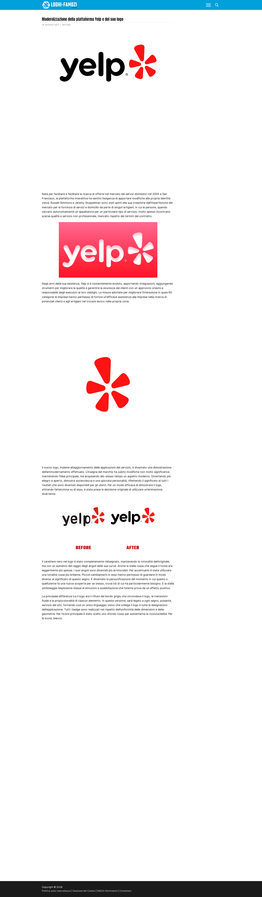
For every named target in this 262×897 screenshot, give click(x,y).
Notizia (66, 25)
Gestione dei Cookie (84, 890)
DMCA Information (107, 890)
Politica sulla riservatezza (56, 890)
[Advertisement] (108, 117)
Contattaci (125, 890)
